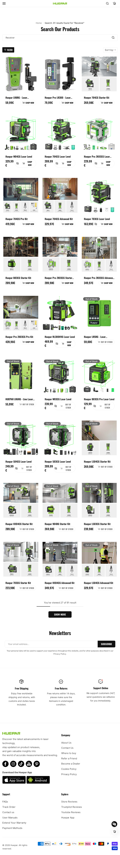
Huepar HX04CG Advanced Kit (59, 583)
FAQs (5, 801)
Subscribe (106, 644)
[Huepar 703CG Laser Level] (99, 195)
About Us (66, 742)
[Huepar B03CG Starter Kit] (20, 254)
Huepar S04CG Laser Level (18, 461)
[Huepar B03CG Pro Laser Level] (99, 375)
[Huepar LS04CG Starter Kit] (99, 438)
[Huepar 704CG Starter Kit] (99, 74)
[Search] (107, 3)
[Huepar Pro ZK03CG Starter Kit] (60, 254)
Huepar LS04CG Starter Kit (97, 461)
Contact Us (67, 747)
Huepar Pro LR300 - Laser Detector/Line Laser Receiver (59, 97)
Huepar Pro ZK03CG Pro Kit (19, 337)
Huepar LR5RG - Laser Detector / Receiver (95, 337)
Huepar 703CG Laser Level (97, 219)
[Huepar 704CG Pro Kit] (20, 195)
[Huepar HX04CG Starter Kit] (20, 500)
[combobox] (60, 37)
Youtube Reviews (70, 812)
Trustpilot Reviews (71, 806)
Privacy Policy (69, 774)
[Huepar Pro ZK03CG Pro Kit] (20, 313)
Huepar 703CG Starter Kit (18, 583)
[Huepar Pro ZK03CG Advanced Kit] (99, 254)
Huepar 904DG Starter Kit (57, 524)
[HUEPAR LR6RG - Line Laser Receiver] (20, 375)
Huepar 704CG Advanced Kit (59, 219)
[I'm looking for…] (113, 37)
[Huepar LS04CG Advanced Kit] (99, 559)
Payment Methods (12, 828)
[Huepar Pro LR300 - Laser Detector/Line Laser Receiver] (60, 74)
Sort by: (109, 49)
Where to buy (68, 753)
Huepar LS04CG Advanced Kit (98, 583)
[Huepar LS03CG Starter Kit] (99, 500)
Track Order (8, 806)
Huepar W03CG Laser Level (58, 399)
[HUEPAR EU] (60, 3)
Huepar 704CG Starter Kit (96, 97)
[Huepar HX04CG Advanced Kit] (60, 559)
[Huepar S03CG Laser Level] (60, 438)
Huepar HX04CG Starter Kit (18, 524)
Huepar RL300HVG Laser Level (60, 337)
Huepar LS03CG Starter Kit (97, 524)
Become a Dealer (70, 763)
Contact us (8, 812)
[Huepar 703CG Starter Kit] (20, 559)
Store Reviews (69, 801)
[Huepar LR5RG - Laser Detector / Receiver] (99, 313)
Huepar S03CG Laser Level (58, 461)
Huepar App (67, 817)
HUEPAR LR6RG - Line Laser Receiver (19, 399)
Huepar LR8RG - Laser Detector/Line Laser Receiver (19, 97)
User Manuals (10, 817)
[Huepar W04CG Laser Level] (20, 133)
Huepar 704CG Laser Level (58, 156)
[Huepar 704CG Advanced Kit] (60, 195)
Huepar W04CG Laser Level (18, 156)
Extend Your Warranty (14, 822)
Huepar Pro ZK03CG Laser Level (97, 156)
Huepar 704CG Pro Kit (16, 219)
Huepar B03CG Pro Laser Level (99, 399)
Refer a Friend (69, 758)
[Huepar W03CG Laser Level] (60, 375)
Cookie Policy (68, 768)
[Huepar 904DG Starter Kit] (60, 500)
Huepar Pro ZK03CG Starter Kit (58, 278)
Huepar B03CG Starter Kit (18, 278)
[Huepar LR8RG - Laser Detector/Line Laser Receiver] (20, 74)
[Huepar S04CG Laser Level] (20, 438)
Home (39, 23)
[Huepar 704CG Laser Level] (60, 133)
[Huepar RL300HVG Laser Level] (60, 313)
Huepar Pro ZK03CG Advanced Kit (99, 278)
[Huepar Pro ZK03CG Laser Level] (99, 133)
